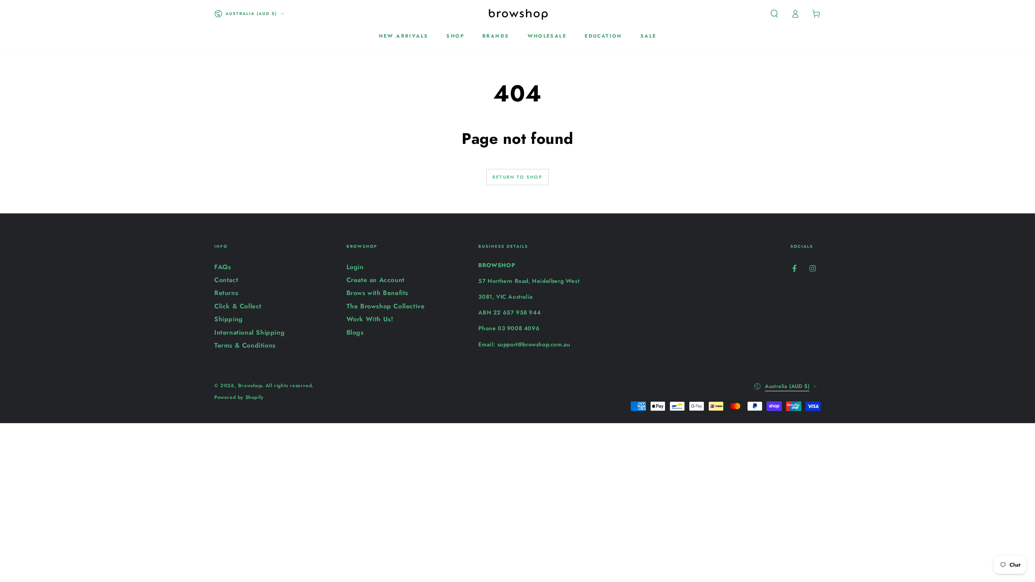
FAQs (222, 267)
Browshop (250, 385)
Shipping (228, 319)
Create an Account (375, 280)
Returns (226, 292)
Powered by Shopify (239, 397)
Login (355, 267)
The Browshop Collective (385, 306)
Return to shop (517, 177)
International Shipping (249, 332)
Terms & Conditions (245, 345)
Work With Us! (369, 319)
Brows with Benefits (377, 292)
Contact (226, 280)
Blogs (355, 332)
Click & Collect (238, 306)
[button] (774, 14)
